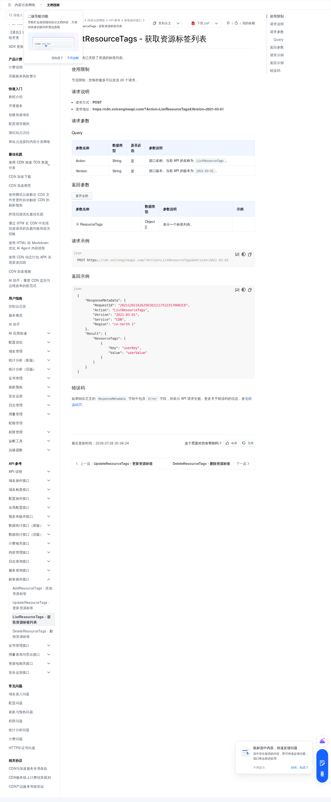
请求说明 (277, 24)
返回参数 (277, 47)
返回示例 (277, 63)
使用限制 (277, 16)
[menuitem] (30, 67)
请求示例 (277, 55)
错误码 (275, 70)
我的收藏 (248, 23)
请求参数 (277, 32)
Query (279, 39)
